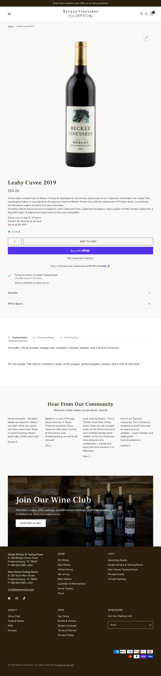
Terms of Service (67, 630)
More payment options (80, 258)
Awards (12, 293)
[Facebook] (11, 598)
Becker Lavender (67, 625)
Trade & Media (16, 621)
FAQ (10, 625)
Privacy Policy (66, 635)
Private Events (116, 574)
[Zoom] (147, 37)
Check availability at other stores (32, 282)
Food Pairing (71, 337)
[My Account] (141, 14)
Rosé (61, 593)
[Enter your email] (150, 625)
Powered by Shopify (64, 664)
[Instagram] (18, 598)
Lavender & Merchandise (72, 583)
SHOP (61, 554)
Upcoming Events (118, 560)
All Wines (63, 560)
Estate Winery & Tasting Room (125, 565)
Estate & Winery (67, 621)
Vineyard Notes (45, 337)
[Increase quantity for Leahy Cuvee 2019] (19, 241)
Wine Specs (15, 303)
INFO (61, 610)
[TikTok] (26, 598)
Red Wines (64, 565)
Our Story (63, 616)
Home (11, 26)
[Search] (146, 14)
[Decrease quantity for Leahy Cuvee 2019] (10, 241)
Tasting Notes (20, 337)
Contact (12, 630)
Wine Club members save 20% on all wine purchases (80, 3)
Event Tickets (65, 588)
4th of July (64, 574)
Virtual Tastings (117, 579)
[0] (151, 14)
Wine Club (14, 616)
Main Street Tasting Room (122, 569)
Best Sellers (65, 579)
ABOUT (12, 610)
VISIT (111, 554)
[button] (31, 523)
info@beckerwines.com (21, 589)
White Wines (65, 569)
